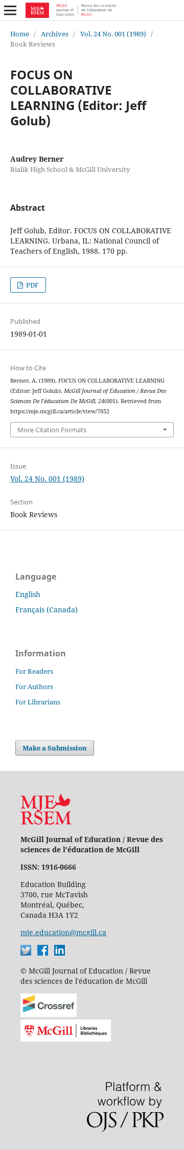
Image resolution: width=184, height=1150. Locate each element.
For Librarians (37, 701)
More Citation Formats (51, 429)
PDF (32, 285)
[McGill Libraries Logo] (65, 1039)
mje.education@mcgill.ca (63, 932)
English (27, 594)
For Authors (34, 686)
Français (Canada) (46, 609)
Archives (54, 33)
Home (19, 33)
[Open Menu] (10, 10)
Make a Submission (54, 748)
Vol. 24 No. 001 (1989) (113, 33)
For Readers (34, 671)
